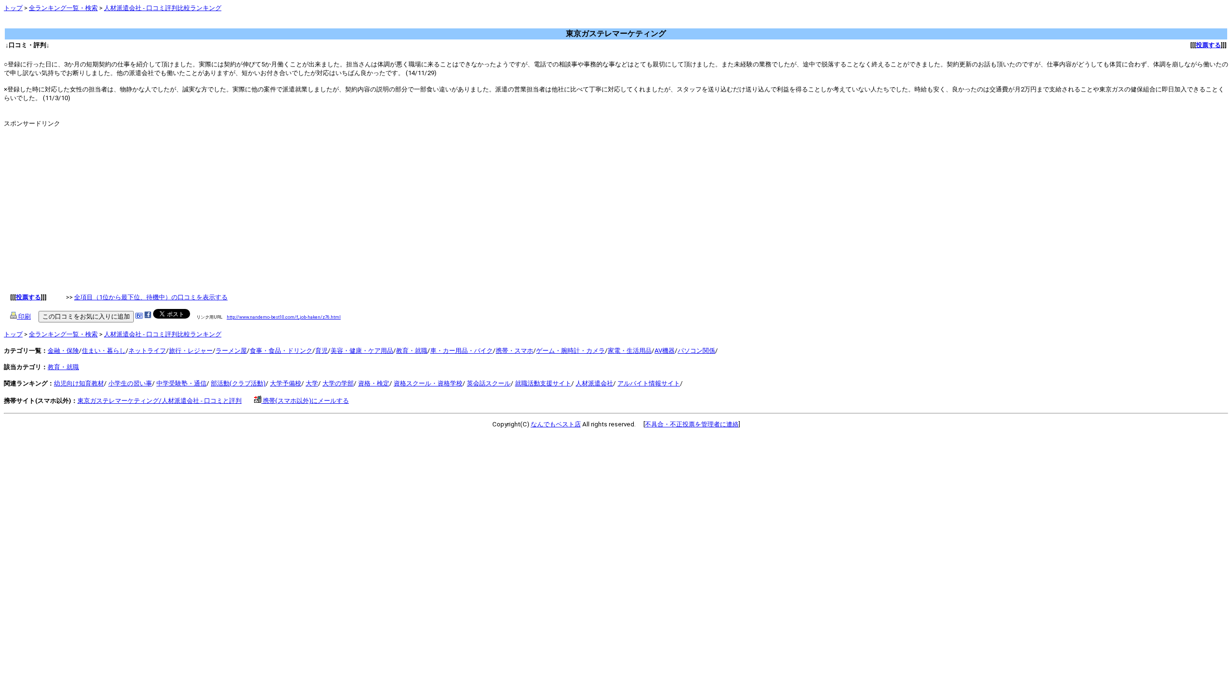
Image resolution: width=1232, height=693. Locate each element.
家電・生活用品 (630, 350)
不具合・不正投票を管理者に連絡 (692, 424)
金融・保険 (63, 350)
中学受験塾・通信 (181, 383)
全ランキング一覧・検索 (63, 8)
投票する (1208, 45)
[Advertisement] (179, 23)
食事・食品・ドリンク (281, 350)
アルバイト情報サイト (648, 383)
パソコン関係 (696, 350)
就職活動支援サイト (543, 383)
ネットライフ (147, 350)
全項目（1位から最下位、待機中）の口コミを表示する (151, 297)
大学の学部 (338, 383)
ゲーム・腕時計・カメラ (570, 350)
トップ (13, 8)
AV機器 (664, 350)
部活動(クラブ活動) (238, 383)
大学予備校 (285, 383)
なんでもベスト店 (556, 424)
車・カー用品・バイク (461, 350)
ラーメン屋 (231, 350)
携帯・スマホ (514, 350)
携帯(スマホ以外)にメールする (305, 400)
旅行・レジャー (191, 350)
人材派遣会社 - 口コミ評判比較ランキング (162, 8)
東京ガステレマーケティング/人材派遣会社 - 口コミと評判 (159, 400)
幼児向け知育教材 (79, 383)
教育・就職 (411, 350)
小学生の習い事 (130, 383)
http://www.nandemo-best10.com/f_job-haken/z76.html (284, 317)
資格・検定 (373, 383)
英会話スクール (489, 383)
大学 (312, 383)
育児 (321, 350)
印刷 (24, 316)
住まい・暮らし (104, 350)
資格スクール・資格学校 (428, 383)
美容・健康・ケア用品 (362, 350)
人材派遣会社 (594, 383)
